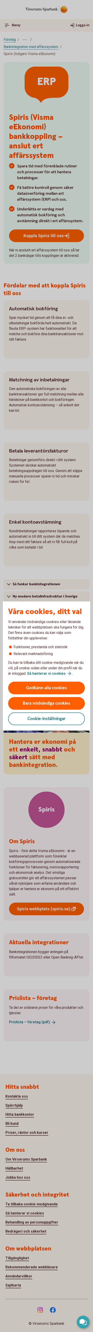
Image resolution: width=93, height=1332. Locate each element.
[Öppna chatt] (83, 1322)
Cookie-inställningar (47, 719)
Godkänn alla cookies (46, 688)
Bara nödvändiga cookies (46, 703)
